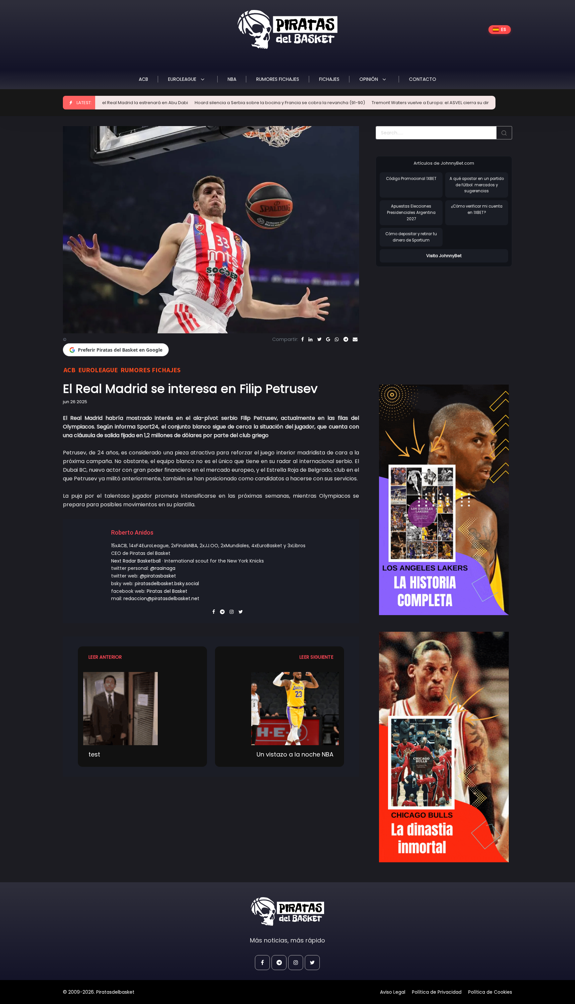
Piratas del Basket (167, 591)
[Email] (355, 339)
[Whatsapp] (337, 339)
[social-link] (262, 962)
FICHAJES (329, 79)
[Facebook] (302, 339)
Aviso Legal (392, 992)
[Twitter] (319, 339)
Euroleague (183, 79)
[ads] (444, 500)
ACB (143, 79)
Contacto (422, 79)
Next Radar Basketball (136, 561)
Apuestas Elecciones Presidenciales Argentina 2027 (411, 212)
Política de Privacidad (437, 992)
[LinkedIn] (310, 339)
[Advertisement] (431, 318)
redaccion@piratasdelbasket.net (161, 598)
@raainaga (162, 568)
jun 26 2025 (75, 402)
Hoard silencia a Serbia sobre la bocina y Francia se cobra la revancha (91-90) (222, 102)
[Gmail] (328, 339)
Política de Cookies (490, 992)
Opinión (369, 79)
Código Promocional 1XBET (411, 178)
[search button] (504, 132)
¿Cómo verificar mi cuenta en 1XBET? (476, 209)
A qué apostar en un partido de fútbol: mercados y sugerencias (477, 185)
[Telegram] (345, 339)
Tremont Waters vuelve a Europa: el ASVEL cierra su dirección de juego (390, 102)
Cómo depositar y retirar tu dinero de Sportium (411, 237)
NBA (232, 79)
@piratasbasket (158, 576)
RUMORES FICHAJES (277, 79)
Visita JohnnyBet (444, 255)
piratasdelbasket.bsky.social (167, 583)
